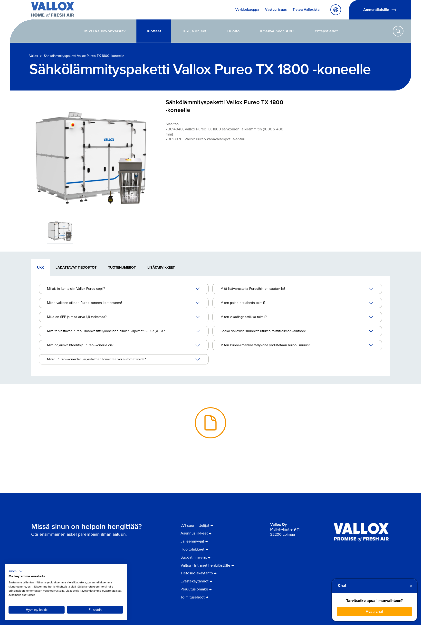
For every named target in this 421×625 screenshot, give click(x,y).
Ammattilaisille (376, 9)
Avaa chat (374, 611)
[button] (16, 571)
